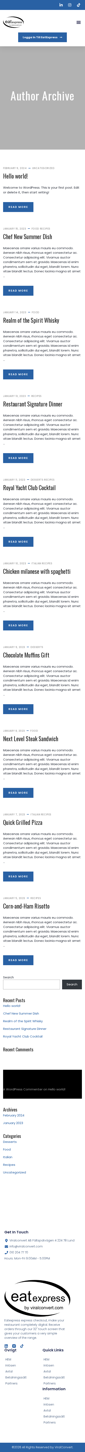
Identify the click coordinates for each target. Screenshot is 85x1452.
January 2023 (13, 1123)
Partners (50, 1383)
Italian (36, 563)
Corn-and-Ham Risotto (26, 906)
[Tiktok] (22, 1346)
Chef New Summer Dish (27, 236)
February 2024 (13, 1115)
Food (35, 228)
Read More (18, 207)
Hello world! (15, 176)
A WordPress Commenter (22, 1089)
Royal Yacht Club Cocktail (29, 487)
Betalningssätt (54, 1377)
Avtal (47, 1371)
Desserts (37, 479)
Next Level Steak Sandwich (30, 738)
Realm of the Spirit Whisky (31, 320)
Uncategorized (43, 168)
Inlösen (49, 1365)
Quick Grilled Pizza (22, 822)
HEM (46, 1359)
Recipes (45, 228)
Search (8, 977)
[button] (78, 22)
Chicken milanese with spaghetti (37, 571)
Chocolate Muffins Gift (26, 655)
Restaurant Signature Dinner (33, 404)
